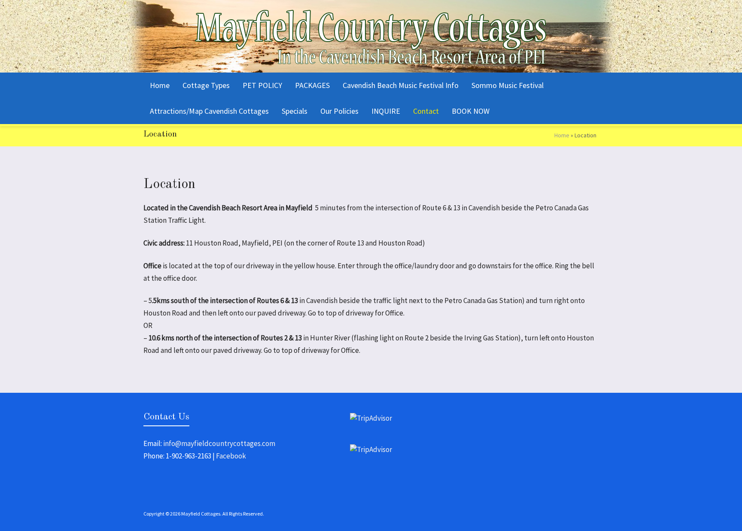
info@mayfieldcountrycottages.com (219, 443)
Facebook (231, 456)
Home (561, 135)
